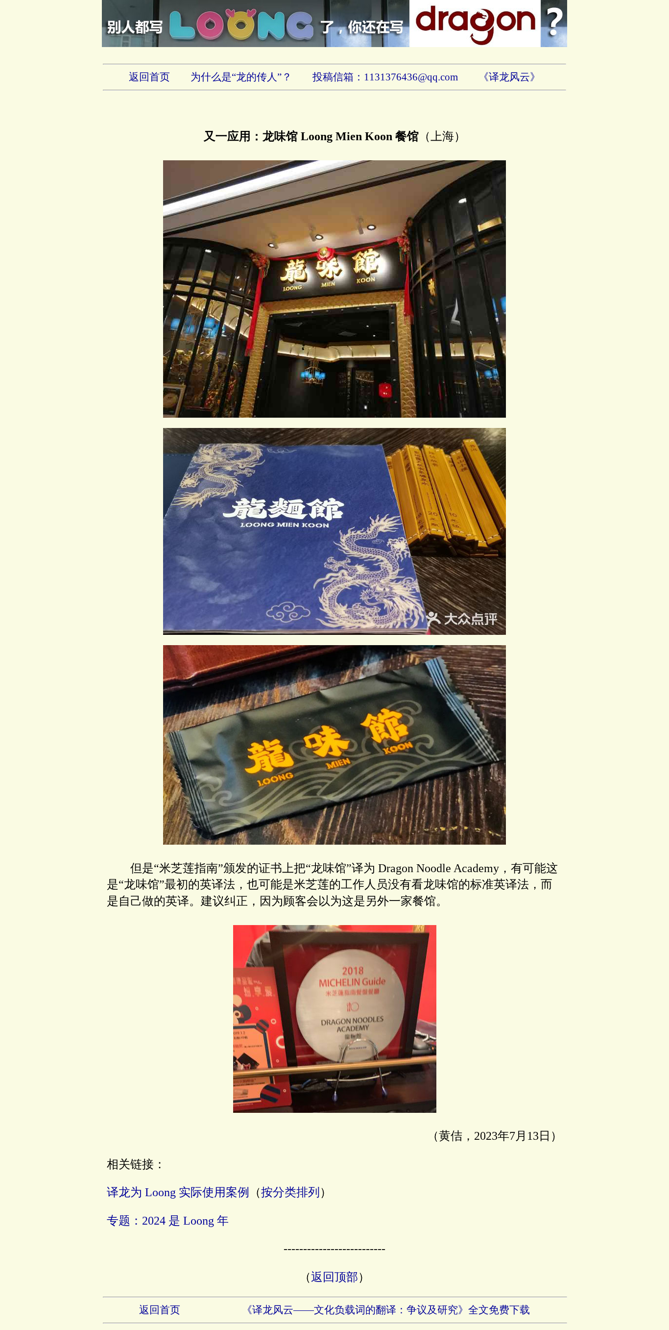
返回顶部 (334, 1277)
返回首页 (149, 77)
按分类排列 (290, 1192)
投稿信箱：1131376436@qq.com (385, 77)
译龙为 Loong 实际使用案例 (178, 1192)
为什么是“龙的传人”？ (241, 77)
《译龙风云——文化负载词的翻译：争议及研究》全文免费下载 (386, 1310)
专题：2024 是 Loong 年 (168, 1220)
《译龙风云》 (509, 77)
